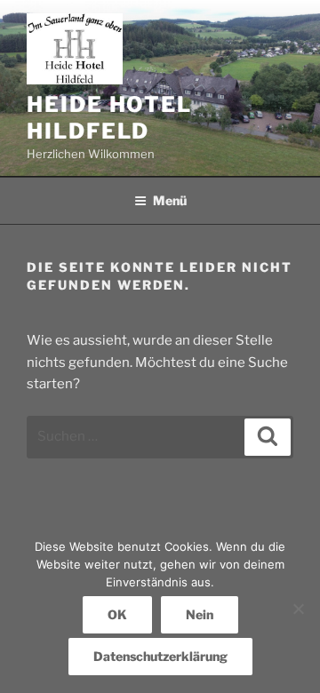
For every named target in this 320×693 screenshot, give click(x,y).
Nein (199, 614)
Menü (170, 200)
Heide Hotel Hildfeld (109, 118)
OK (117, 614)
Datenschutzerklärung (160, 656)
